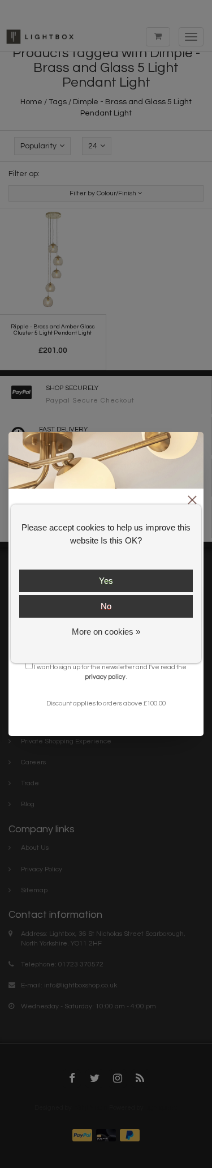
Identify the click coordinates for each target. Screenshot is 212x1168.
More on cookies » (106, 631)
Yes (106, 580)
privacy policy (105, 676)
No (106, 606)
